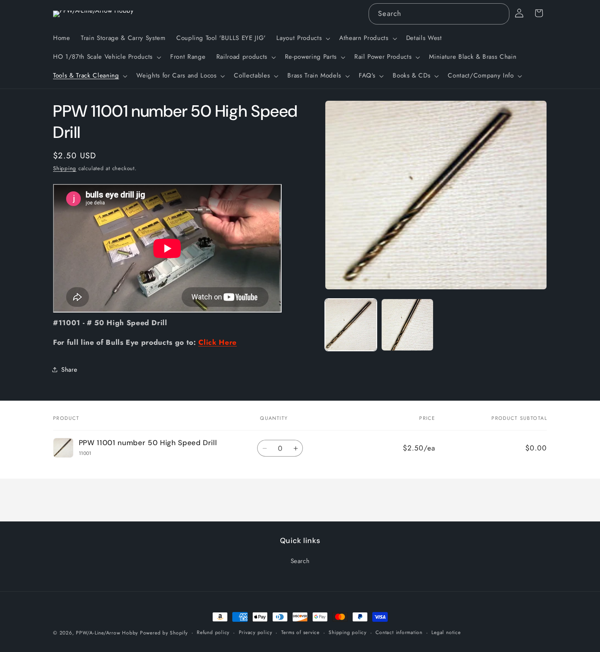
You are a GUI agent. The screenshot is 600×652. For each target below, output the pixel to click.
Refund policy (213, 632)
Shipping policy (348, 632)
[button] (302, 38)
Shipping (64, 168)
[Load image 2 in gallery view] (407, 325)
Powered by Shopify (164, 632)
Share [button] (69, 369)
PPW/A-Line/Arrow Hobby (107, 632)
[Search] (499, 13)
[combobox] (439, 14)
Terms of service (300, 632)
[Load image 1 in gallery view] (351, 325)
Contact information (399, 632)
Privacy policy (255, 632)
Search (300, 561)
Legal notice (445, 632)
